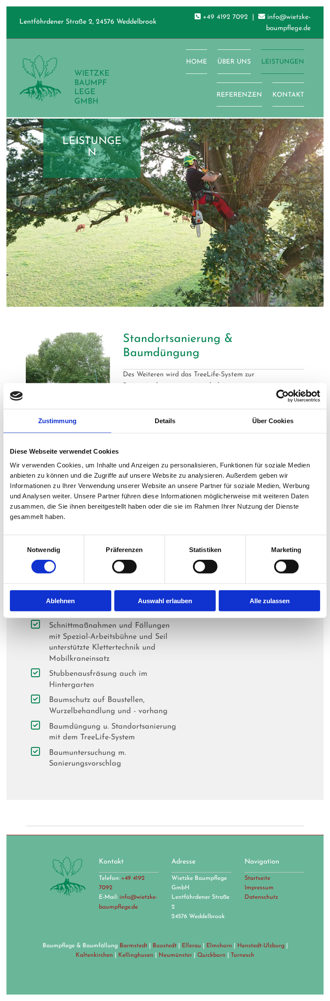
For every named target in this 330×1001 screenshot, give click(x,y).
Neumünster (175, 955)
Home (196, 62)
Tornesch (242, 955)
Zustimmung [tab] (57, 420)
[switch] (124, 567)
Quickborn (211, 955)
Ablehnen (60, 600)
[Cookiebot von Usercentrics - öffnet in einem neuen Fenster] (282, 396)
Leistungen (282, 62)
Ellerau (191, 946)
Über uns (234, 62)
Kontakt (288, 95)
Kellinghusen (135, 955)
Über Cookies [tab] (272, 420)
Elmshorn (219, 946)
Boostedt (165, 946)
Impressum (259, 888)
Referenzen (239, 95)
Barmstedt (133, 946)
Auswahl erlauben (165, 600)
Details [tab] (165, 420)
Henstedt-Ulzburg (260, 946)
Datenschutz (261, 897)
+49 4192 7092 (225, 17)
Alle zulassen (270, 600)
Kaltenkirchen (94, 955)
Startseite (257, 878)
